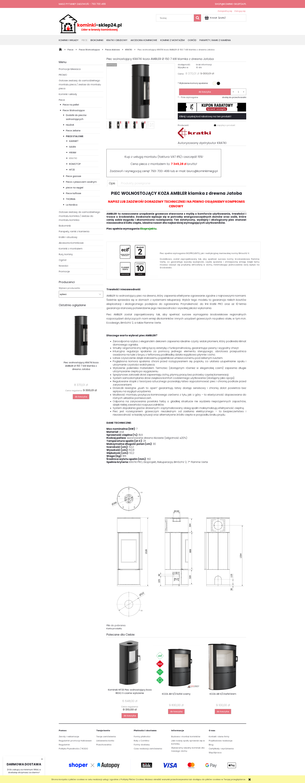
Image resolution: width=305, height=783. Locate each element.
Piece (62, 100)
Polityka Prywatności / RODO (73, 748)
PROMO (63, 74)
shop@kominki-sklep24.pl (230, 4)
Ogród (62, 260)
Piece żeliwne (73, 130)
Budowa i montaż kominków (185, 736)
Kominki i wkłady (68, 94)
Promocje (64, 271)
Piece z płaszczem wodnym (81, 181)
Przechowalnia (103, 744)
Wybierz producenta (69, 288)
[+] (243, 92)
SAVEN (72, 146)
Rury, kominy (66, 254)
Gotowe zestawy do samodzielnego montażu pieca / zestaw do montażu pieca (80, 84)
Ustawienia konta (105, 740)
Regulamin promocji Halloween (75, 740)
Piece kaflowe (73, 193)
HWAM (72, 152)
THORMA (70, 199)
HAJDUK (70, 124)
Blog (211, 744)
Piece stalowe (74, 136)
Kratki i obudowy (68, 237)
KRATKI (73, 158)
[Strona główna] (90, 23)
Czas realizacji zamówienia (148, 748)
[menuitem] (70, 40)
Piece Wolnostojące (74, 110)
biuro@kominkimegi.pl (202, 171)
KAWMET (73, 141)
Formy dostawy (142, 744)
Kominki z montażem (70, 248)
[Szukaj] (197, 18)
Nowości (63, 265)
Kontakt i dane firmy (219, 736)
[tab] (112, 183)
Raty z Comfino (141, 740)
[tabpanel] (176, 410)
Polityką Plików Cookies (132, 779)
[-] (233, 92)
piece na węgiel (74, 187)
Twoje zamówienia (106, 736)
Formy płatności (142, 736)
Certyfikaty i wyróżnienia (221, 748)
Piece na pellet (71, 104)
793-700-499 (160, 171)
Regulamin (64, 744)
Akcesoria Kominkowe (71, 242)
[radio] (214, 83)
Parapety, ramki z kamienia (74, 231)
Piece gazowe (73, 176)
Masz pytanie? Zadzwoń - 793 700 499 (82, 4)
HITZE (72, 169)
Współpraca (215, 752)
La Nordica (71, 204)
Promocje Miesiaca (70, 69)
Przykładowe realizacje (220, 740)
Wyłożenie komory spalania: (193, 83)
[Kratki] (194, 133)
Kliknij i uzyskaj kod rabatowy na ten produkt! (205, 116)
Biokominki (65, 225)
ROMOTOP (75, 164)
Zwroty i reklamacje (69, 736)
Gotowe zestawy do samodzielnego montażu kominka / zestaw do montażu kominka (79, 216)
